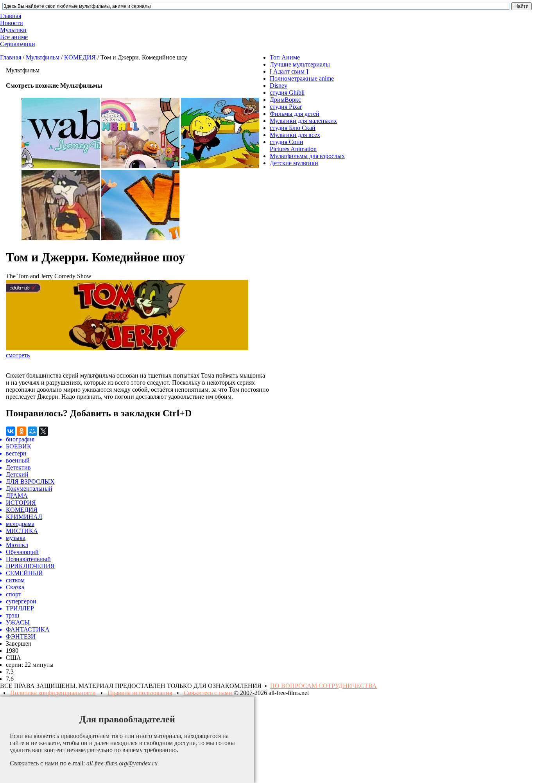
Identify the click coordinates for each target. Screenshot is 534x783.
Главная (10, 57)
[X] (43, 431)
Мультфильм (42, 57)
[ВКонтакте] (10, 431)
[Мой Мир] (32, 431)
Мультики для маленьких (303, 120)
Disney (278, 85)
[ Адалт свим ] (289, 71)
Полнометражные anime (302, 78)
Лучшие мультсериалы (300, 64)
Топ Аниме (285, 57)
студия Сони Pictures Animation (293, 145)
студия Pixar (286, 106)
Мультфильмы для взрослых (307, 156)
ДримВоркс (285, 99)
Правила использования (140, 692)
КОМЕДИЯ (80, 57)
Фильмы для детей (294, 113)
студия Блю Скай (292, 127)
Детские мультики (294, 163)
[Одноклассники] (21, 431)
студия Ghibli (287, 92)
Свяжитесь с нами (208, 692)
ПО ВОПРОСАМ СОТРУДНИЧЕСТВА (323, 685)
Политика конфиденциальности (53, 692)
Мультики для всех (295, 134)
